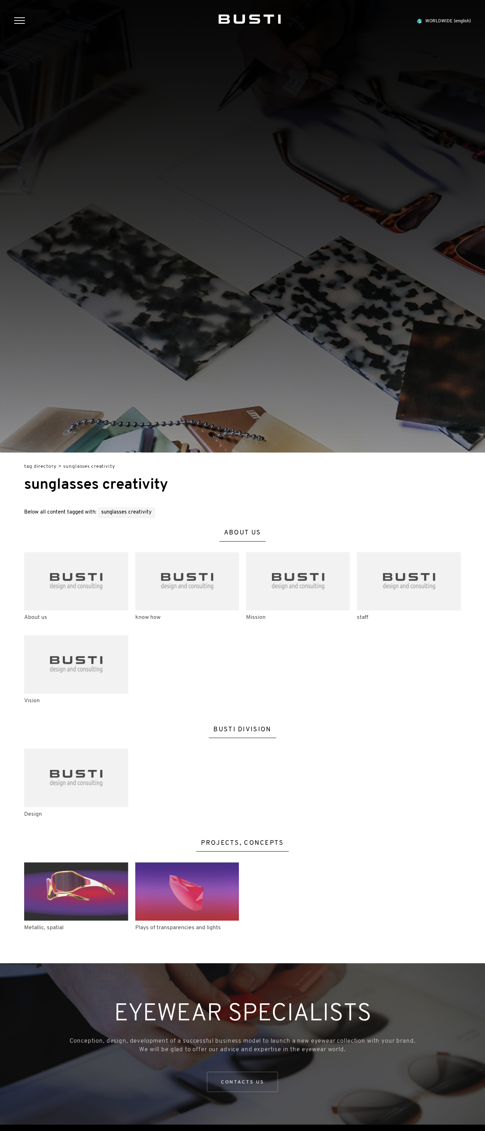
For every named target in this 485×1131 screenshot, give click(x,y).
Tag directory (40, 466)
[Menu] (23, 21)
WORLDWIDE (448, 21)
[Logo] (249, 18)
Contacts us (243, 1082)
